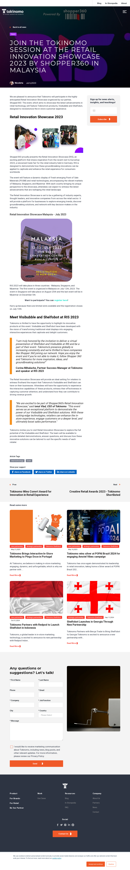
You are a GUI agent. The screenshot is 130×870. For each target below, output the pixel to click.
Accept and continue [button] (96, 864)
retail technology (17, 461)
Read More (14, 575)
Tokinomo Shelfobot (53, 546)
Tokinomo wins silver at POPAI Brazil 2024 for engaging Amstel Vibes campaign (93, 555)
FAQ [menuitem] (66, 807)
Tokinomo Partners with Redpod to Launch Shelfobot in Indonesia (34, 626)
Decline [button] (111, 864)
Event (29, 461)
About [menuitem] (124, 3)
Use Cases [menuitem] (41, 798)
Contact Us (64, 834)
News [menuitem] (95, 807)
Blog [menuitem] (99, 3)
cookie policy (56, 858)
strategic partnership (34, 546)
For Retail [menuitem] (14, 803)
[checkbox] (36, 750)
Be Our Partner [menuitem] (17, 808)
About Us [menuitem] (96, 798)
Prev (14, 485)
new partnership (17, 546)
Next (115, 485)
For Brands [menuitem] (15, 798)
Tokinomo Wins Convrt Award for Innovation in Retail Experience (30, 493)
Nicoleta (19, 83)
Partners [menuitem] (96, 803)
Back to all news (19, 27)
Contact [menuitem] (96, 812)
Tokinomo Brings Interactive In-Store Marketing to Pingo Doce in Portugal (31, 555)
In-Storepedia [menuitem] (111, 3)
